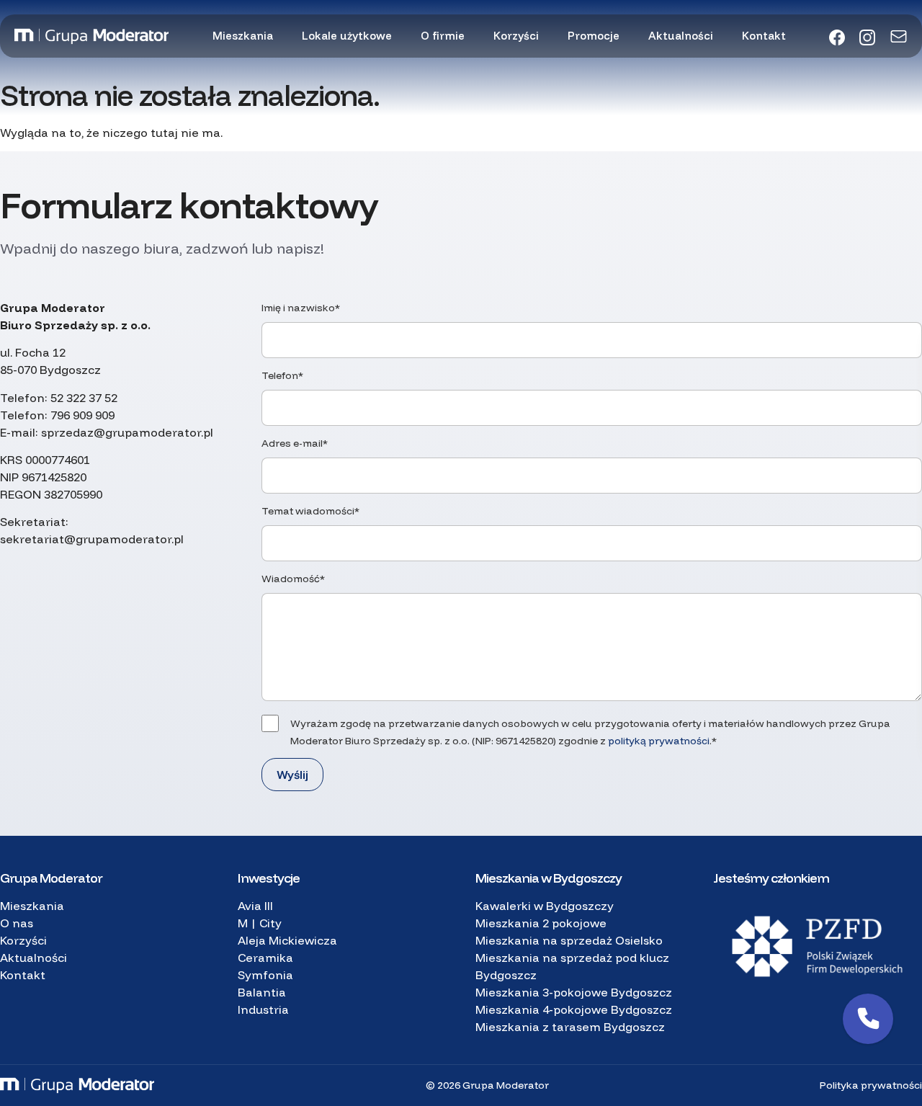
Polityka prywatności (871, 1085)
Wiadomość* (293, 578)
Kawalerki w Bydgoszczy (544, 905)
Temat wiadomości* (310, 510)
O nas (16, 923)
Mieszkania (242, 36)
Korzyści (516, 36)
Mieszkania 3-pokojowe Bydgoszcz (573, 992)
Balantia (262, 992)
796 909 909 (82, 415)
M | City (260, 923)
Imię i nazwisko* (300, 307)
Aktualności (680, 36)
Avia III (255, 905)
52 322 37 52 (83, 398)
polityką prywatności (659, 740)
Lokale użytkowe (347, 36)
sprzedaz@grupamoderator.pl (127, 432)
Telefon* (282, 375)
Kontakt (764, 36)
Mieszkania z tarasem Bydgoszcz (570, 1027)
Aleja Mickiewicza (287, 940)
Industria (263, 1009)
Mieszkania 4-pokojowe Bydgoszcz (573, 1009)
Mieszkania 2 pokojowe (541, 923)
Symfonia (265, 975)
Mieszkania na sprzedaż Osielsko (569, 940)
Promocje (593, 36)
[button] (868, 1019)
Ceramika (265, 957)
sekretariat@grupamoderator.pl (92, 539)
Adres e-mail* (294, 443)
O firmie (443, 36)
